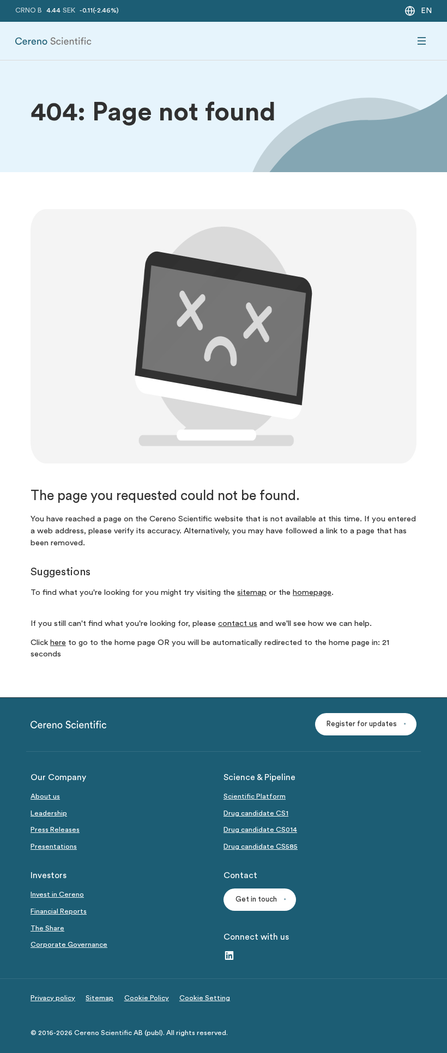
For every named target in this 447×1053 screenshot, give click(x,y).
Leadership (49, 813)
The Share (47, 928)
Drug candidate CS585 (261, 846)
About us (45, 796)
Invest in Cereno (57, 894)
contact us (237, 623)
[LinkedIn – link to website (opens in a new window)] (229, 956)
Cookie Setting (204, 998)
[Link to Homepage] (53, 41)
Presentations (54, 846)
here (58, 642)
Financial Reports (59, 911)
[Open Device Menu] (422, 41)
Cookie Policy (146, 998)
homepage (312, 592)
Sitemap (99, 998)
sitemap (252, 592)
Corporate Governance (69, 944)
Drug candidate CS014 (260, 829)
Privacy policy (53, 998)
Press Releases (55, 829)
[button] (365, 724)
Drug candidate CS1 (256, 813)
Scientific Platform (255, 796)
